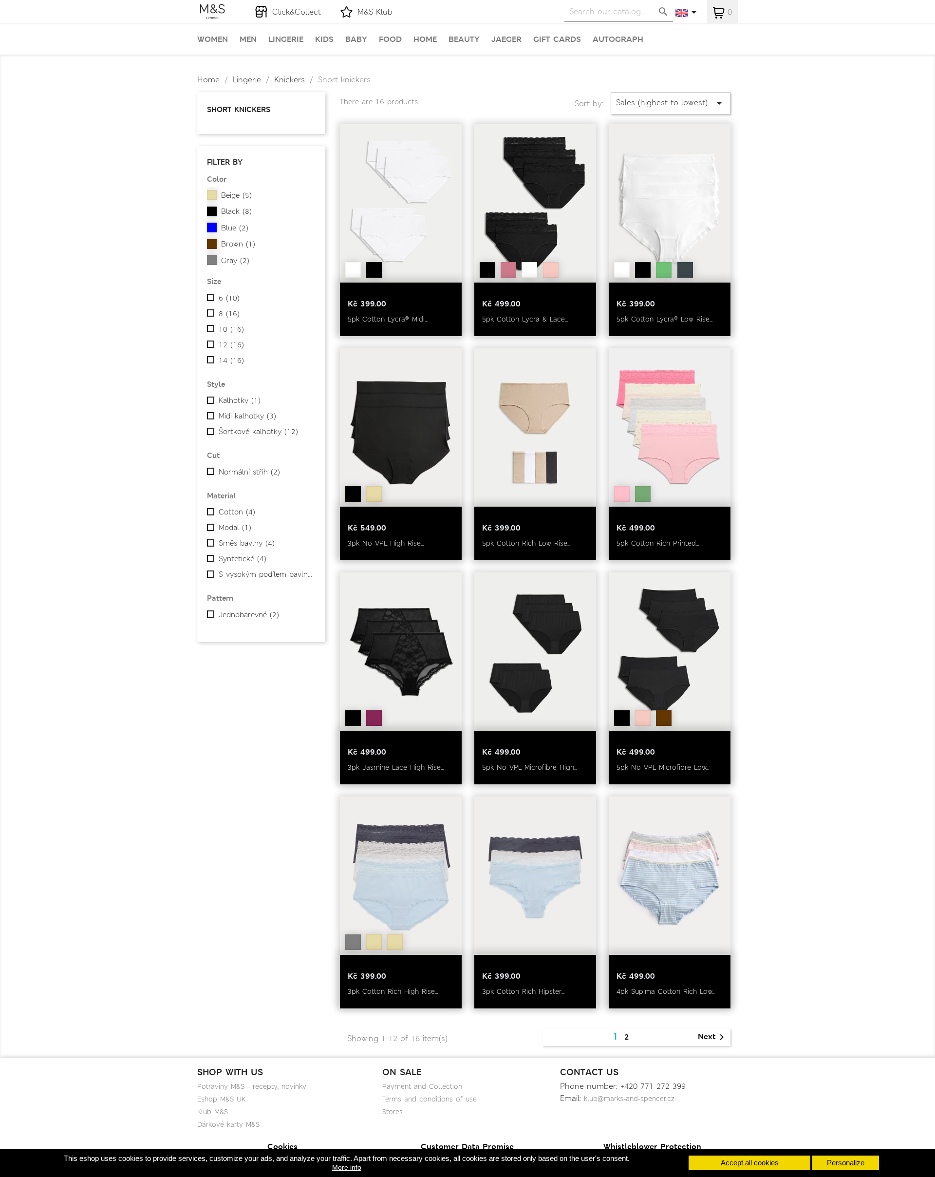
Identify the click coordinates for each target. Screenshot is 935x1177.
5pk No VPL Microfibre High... (529, 767)
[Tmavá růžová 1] (508, 270)
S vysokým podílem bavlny (266, 574)
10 (231, 329)
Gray (235, 261)
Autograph (618, 39)
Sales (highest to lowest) (670, 103)
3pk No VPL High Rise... (386, 543)
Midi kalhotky (247, 416)
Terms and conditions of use (429, 1099)
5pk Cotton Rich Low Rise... (526, 543)
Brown (238, 244)
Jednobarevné (249, 615)
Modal (235, 527)
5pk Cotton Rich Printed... (658, 543)
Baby (356, 39)
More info (346, 1167)
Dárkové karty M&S (228, 1124)
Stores (392, 1111)
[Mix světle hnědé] (395, 942)
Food (390, 39)
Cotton (237, 512)
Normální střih (249, 472)
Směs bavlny (247, 543)
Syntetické (242, 559)
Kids (324, 39)
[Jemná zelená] (664, 270)
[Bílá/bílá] (529, 270)
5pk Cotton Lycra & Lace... (525, 319)
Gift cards (557, 39)
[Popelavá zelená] (643, 494)
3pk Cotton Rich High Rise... (393, 991)
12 (231, 345)
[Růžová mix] (622, 494)
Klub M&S (212, 1111)
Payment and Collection (422, 1086)
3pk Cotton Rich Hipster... (523, 991)
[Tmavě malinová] (374, 718)
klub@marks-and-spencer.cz (629, 1098)
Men (248, 39)
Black (236, 211)
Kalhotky (240, 400)
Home (425, 39)
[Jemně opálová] (374, 494)
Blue (234, 228)
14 (231, 360)
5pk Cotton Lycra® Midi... (388, 319)
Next (713, 1037)
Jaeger (506, 39)
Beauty (464, 39)
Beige (236, 195)
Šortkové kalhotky (258, 432)
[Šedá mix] (353, 942)
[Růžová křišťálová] (551, 270)
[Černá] (374, 270)
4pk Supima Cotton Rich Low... (665, 991)
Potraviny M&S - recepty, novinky (251, 1086)
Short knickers (238, 109)
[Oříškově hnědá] (664, 718)
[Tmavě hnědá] (685, 270)
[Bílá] (353, 270)
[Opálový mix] (374, 942)
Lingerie (285, 39)
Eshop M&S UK (221, 1099)
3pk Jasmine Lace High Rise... (396, 767)
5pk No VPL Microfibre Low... (663, 767)
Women (212, 39)
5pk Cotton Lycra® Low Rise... (664, 319)
